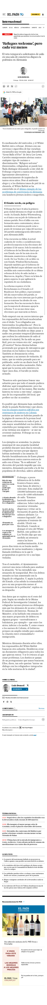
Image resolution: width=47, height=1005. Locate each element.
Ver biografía (17, 689)
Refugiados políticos (9, 720)
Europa (5, 27)
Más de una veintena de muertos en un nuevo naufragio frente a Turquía (8, 486)
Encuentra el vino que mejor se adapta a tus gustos (31, 950)
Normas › (42, 708)
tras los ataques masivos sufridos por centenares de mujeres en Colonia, (20, 411)
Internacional (11, 21)
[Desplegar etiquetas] (43, 719)
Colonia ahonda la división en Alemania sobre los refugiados (9, 500)
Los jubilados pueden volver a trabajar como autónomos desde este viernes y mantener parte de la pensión (24, 874)
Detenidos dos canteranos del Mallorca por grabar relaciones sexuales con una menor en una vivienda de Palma (21, 833)
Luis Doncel (23, 77)
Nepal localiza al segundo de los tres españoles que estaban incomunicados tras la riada (29, 36)
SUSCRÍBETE (35, 14)
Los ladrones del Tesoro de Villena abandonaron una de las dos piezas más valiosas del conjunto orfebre (23, 887)
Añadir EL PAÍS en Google (13, 92)
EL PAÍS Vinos (23, 909)
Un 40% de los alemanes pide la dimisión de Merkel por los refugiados (8, 512)
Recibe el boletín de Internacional (16, 698)
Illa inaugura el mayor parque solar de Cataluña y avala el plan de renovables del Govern (21, 825)
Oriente (34, 27)
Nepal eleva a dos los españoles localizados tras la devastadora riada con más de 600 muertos (23, 819)
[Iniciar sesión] (43, 14)
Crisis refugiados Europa (26, 720)
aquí (35, 735)
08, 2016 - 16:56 (26, 80)
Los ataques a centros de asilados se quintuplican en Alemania (8, 534)
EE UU (11, 27)
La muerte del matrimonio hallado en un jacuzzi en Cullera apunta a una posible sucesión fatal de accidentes (24, 860)
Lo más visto (7, 854)
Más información (7, 730)
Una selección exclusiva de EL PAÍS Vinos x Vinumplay (20, 943)
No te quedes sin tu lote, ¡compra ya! (32, 976)
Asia (40, 27)
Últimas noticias (9, 813)
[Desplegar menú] (4, 14)
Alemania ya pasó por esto (8, 523)
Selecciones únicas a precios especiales (30, 963)
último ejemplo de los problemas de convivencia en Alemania (22, 190)
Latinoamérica (25, 27)
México (16, 27)
